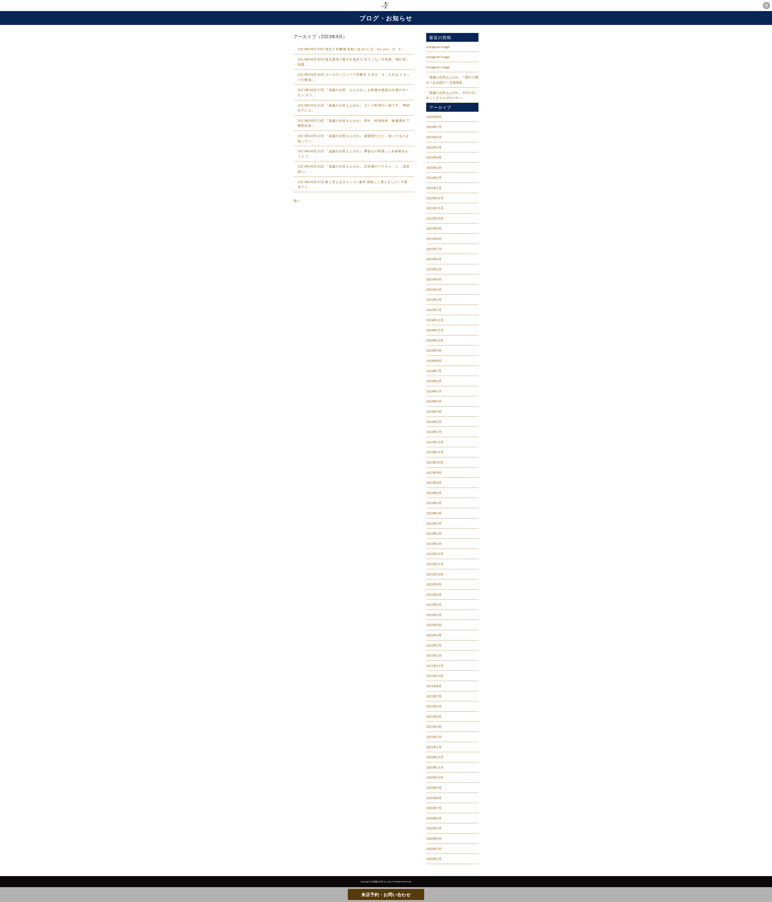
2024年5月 (434, 391)
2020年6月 (434, 818)
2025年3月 (434, 289)
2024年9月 (434, 350)
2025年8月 (434, 239)
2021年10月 (434, 676)
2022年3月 (434, 635)
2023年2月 (434, 533)
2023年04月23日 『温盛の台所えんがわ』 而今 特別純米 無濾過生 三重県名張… (354, 123)
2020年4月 (434, 838)
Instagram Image (438, 47)
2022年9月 (434, 584)
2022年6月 (434, 604)
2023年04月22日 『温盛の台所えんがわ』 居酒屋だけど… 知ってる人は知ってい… (353, 138)
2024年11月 (434, 330)
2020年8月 (434, 798)
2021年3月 (434, 726)
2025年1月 (434, 310)
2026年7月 (434, 127)
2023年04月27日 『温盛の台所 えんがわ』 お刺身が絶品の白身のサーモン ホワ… (353, 92)
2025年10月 (434, 218)
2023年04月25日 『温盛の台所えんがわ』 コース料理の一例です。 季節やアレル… (354, 107)
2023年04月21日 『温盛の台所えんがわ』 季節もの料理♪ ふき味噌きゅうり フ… (353, 153)
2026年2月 (434, 177)
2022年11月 (434, 564)
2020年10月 (434, 777)
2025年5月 (434, 269)
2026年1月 (434, 188)
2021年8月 (434, 686)
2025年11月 (434, 208)
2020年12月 (434, 757)
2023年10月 (434, 462)
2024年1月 (434, 432)
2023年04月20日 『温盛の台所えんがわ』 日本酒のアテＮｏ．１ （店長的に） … (354, 168)
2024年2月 (434, 422)
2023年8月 (434, 482)
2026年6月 (434, 137)
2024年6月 (434, 381)
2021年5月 (434, 706)
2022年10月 (434, 574)
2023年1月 (434, 544)
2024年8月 (434, 360)
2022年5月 (434, 615)
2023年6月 (434, 493)
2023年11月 (434, 452)
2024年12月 (434, 320)
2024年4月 (434, 401)
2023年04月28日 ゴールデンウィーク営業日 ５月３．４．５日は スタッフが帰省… (354, 77)
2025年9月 (434, 228)
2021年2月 (434, 737)
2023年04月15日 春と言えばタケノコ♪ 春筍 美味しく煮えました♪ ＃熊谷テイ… (353, 184)
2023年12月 (434, 442)
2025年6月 (434, 259)
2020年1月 (434, 859)
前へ (297, 201)
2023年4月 (434, 513)
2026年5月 (434, 147)
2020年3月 (434, 849)
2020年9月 (434, 787)
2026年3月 (434, 167)
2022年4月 (434, 625)
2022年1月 (434, 655)
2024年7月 (434, 371)
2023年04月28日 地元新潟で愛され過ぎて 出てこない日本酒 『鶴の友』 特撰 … (354, 61)
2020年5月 (434, 828)
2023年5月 (434, 503)
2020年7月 (434, 808)
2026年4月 (434, 157)
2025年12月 (434, 198)
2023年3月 (434, 523)
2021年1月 (434, 747)
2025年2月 (434, 299)
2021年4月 (434, 716)
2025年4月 (434, 279)
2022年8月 (434, 594)
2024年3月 (434, 411)
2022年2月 (434, 645)
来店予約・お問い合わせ (386, 894)
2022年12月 (434, 554)
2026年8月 (434, 117)
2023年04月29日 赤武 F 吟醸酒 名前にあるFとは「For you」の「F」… (352, 49)
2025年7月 (434, 249)
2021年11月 (434, 666)
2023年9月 (434, 472)
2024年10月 (434, 340)
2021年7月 (434, 696)
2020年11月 (434, 767)
